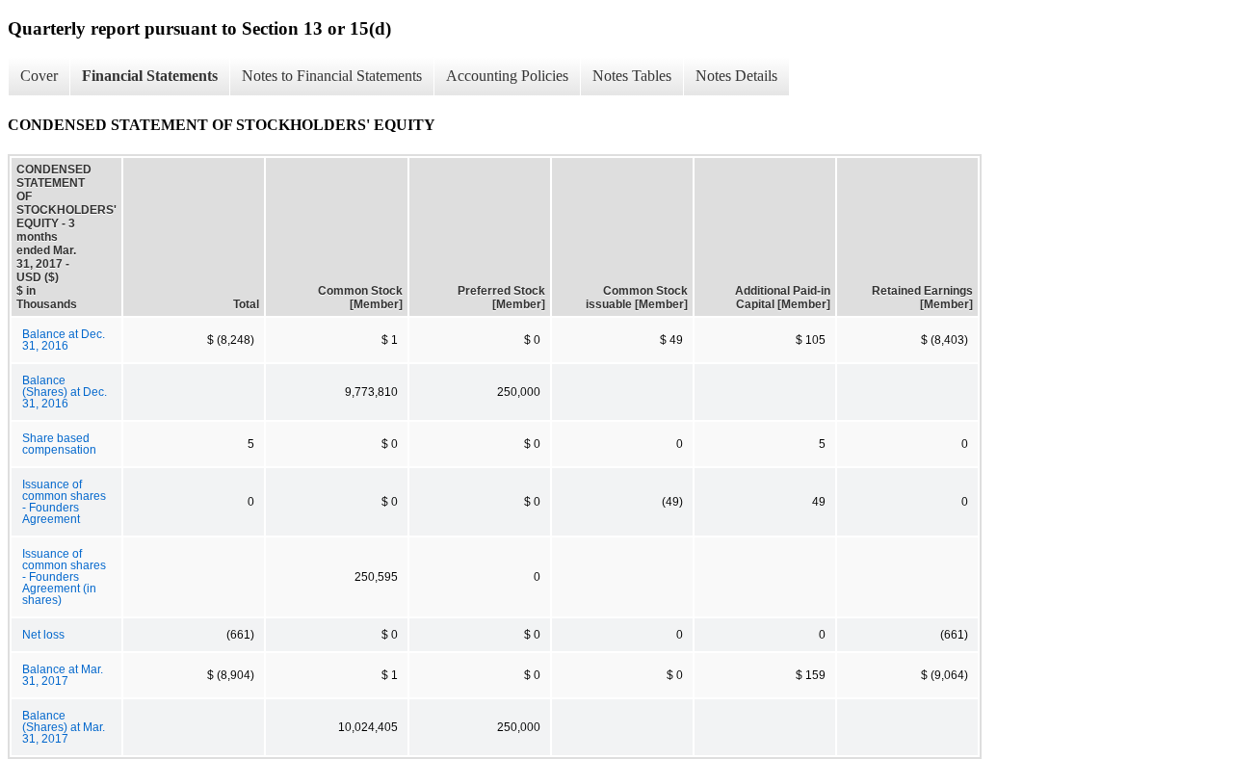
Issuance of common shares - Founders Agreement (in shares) (64, 577)
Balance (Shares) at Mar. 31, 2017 (63, 727)
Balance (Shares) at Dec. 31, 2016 (64, 392)
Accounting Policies (507, 75)
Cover (39, 75)
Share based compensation (59, 444)
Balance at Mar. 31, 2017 (62, 675)
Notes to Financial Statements (332, 75)
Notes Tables (631, 75)
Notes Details (736, 75)
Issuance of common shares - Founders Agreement (64, 502)
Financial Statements (150, 75)
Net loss (43, 635)
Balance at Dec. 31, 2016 (63, 340)
